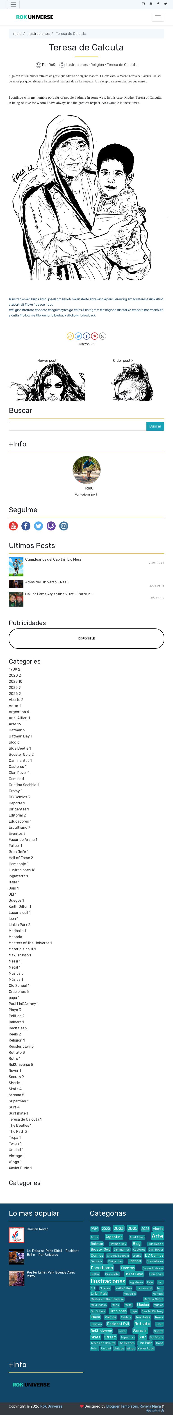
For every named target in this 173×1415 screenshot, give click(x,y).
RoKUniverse (21, 1064)
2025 (15, 687)
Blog (14, 742)
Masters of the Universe (30, 943)
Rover (15, 1071)
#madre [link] (137, 310)
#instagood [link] (108, 310)
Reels (15, 1034)
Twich (15, 1144)
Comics (16, 779)
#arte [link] (85, 299)
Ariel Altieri (19, 718)
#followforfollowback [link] (51, 315)
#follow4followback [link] (81, 315)
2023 (15, 681)
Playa (15, 1010)
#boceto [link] (41, 310)
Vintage (17, 1156)
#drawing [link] (97, 299)
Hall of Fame (21, 858)
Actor (15, 706)
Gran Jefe (18, 852)
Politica (17, 1016)
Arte (15, 724)
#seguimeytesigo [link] (60, 310)
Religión (98, 65)
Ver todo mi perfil (86, 494)
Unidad (16, 1150)
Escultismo (19, 827)
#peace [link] (39, 304)
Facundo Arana (23, 839)
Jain (14, 888)
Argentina (19, 712)
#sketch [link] (68, 299)
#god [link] (49, 304)
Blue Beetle (20, 748)
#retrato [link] (28, 310)
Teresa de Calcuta (122, 65)
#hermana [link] (151, 310)
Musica (16, 973)
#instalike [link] (124, 310)
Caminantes (20, 760)
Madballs (17, 931)
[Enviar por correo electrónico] (70, 336)
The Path (18, 1131)
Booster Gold (21, 754)
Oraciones (19, 992)
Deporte (17, 803)
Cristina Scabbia (47, 398)
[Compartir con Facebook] (86, 336)
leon (13, 919)
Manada (17, 937)
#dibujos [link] (32, 299)
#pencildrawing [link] (115, 299)
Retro (14, 1058)
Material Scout (22, 949)
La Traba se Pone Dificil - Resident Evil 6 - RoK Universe (53, 1253)
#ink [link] (152, 299)
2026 (15, 694)
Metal (14, 967)
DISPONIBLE (86, 638)
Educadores (20, 821)
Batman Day (20, 736)
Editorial (17, 815)
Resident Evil (21, 1046)
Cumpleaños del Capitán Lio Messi (53, 559)
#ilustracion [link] (17, 299)
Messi (14, 961)
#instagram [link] (90, 310)
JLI (12, 894)
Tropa (15, 1137)
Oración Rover (37, 1229)
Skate (15, 1089)
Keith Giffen (20, 906)
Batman (17, 730)
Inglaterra (18, 876)
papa (14, 998)
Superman (19, 1101)
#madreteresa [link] (138, 299)
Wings (15, 1162)
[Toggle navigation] (13, 4)
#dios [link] (78, 310)
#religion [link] (15, 310)
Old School (19, 985)
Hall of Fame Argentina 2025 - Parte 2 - (59, 594)
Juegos (16, 900)
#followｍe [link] (27, 315)
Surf (14, 1107)
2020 (15, 675)
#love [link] (29, 304)
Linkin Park (19, 925)
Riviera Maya (150, 1406)
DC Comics (19, 797)
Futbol (15, 846)
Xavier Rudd (123, 398)
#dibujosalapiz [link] (50, 299)
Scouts (16, 1077)
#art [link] (77, 299)
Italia (14, 882)
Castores (17, 766)
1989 (14, 669)
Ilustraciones (39, 34)
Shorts (16, 1083)
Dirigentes (19, 809)
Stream (16, 1095)
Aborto (16, 700)
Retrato (17, 1052)
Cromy (15, 791)
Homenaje (18, 864)
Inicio (16, 34)
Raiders (16, 1022)
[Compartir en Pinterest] (94, 336)
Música (16, 979)
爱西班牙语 (155, 1410)
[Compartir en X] (78, 336)
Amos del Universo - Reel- (47, 582)
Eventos (17, 833)
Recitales (18, 1028)
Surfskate (18, 1113)
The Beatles (20, 1125)
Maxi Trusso (20, 955)
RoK (89, 488)
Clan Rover (19, 773)
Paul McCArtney (24, 1004)
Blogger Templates (122, 1406)
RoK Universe (51, 1406)
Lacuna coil (20, 912)
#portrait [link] (17, 304)
